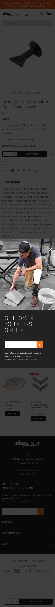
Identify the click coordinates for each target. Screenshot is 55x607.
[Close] (50, 249)
